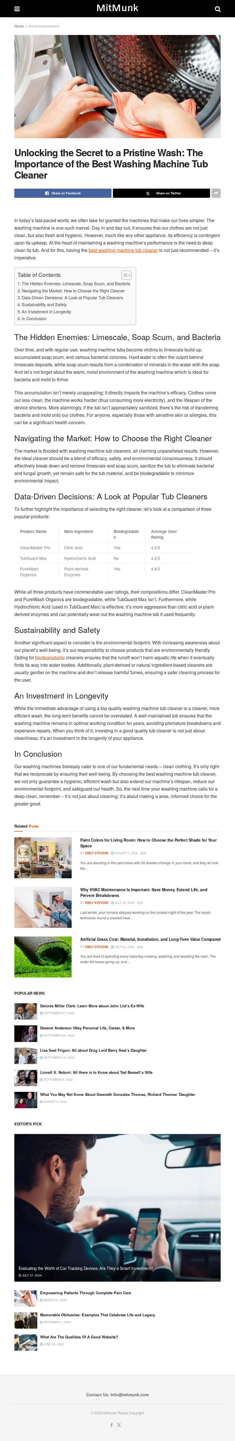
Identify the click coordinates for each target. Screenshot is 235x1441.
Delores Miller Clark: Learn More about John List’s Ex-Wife (92, 1005)
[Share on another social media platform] (216, 193)
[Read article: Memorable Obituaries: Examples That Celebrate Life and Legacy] (25, 1320)
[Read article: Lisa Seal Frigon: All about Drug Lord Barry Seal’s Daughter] (25, 1056)
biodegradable (50, 657)
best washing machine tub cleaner (123, 250)
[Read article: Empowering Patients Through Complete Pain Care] (25, 1298)
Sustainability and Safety (44, 304)
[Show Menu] (17, 8)
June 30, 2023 (53, 1344)
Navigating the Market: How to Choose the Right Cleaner (73, 291)
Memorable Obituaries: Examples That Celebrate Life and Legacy (97, 1314)
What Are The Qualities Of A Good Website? (79, 1337)
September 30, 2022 (59, 1035)
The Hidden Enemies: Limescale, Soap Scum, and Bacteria (76, 283)
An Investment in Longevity (46, 311)
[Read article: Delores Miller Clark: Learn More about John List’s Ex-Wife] (25, 1011)
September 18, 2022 (59, 1057)
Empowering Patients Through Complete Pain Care (85, 1292)
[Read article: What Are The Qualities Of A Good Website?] (25, 1342)
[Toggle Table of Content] (123, 275)
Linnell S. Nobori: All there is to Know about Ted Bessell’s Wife (96, 1072)
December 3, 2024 (57, 1322)
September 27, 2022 (59, 1013)
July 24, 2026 (124, 947)
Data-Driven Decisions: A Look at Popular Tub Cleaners (72, 297)
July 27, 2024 (31, 1275)
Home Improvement (43, 26)
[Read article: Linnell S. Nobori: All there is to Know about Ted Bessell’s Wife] (25, 1078)
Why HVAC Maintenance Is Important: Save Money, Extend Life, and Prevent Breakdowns (143, 892)
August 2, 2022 (55, 1102)
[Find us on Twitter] (119, 1425)
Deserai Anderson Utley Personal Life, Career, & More (87, 1028)
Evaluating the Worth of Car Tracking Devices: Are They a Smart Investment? (86, 1268)
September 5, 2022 (58, 1080)
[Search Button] (218, 8)
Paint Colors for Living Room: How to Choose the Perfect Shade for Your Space (148, 842)
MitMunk (117, 8)
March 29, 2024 (55, 1300)
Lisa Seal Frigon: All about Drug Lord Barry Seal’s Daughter (93, 1050)
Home (19, 26)
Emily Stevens (96, 853)
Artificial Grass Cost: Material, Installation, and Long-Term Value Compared (150, 939)
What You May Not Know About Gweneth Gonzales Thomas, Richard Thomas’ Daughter (117, 1094)
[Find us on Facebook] (111, 1425)
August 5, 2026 (126, 853)
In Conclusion (34, 318)
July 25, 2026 (124, 903)
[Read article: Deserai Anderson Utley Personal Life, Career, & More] (25, 1033)
